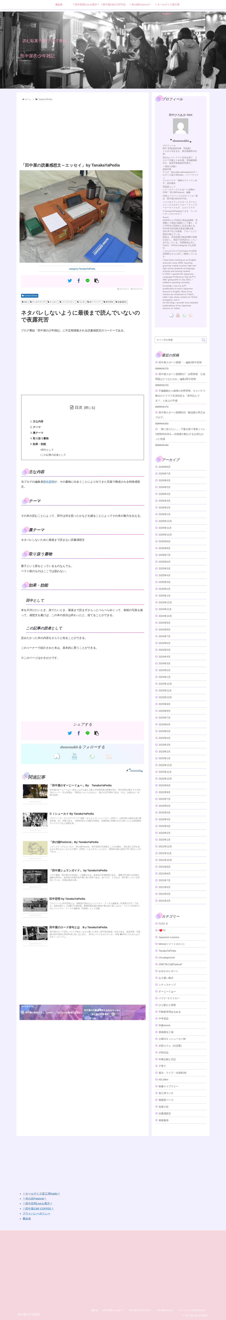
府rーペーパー (95, 302)
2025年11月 (165, 528)
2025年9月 (164, 541)
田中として (47, 449)
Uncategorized (167, 957)
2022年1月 (164, 839)
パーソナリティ (68, 302)
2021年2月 (164, 900)
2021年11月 (165, 853)
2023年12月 (165, 683)
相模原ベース (166, 1100)
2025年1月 (164, 595)
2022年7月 (164, 799)
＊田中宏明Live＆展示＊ (38, 1203)
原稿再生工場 (166, 1032)
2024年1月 (164, 677)
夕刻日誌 (164, 1052)
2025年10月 (165, 534)
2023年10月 (165, 697)
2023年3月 (164, 745)
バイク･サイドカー (169, 998)
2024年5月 (164, 650)
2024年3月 (164, 663)
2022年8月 (164, 792)
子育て (162, 1066)
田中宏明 (109, 302)
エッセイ (53, 302)
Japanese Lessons (169, 937)
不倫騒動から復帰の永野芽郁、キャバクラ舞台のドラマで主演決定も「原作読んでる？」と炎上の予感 (180, 395)
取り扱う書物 (41, 438)
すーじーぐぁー (167, 991)
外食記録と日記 (167, 1059)
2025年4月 (164, 575)
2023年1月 (164, 758)
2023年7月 (164, 717)
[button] (203, 339)
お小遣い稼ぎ (166, 978)
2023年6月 (164, 724)
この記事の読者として (53, 455)
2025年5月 (164, 568)
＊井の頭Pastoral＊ (35, 1198)
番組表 (27, 1218)
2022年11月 (165, 772)
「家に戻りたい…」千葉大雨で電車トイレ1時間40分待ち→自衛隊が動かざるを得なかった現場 (180, 434)
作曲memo (164, 1025)
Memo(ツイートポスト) (171, 944)
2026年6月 (164, 480)
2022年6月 (164, 806)
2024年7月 (164, 636)
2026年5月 (164, 487)
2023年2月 (164, 751)
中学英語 (164, 1018)
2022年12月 (165, 765)
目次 (79, 407)
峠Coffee (163, 1079)
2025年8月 (164, 548)
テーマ (37, 427)
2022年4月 (164, 819)
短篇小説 (164, 1106)
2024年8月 (164, 629)
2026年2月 (164, 507)
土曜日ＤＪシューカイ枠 (172, 1039)
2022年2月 (164, 833)
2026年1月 (164, 514)
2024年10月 (165, 616)
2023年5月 (164, 731)
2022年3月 (164, 826)
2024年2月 (164, 670)
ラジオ (82, 302)
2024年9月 (164, 622)
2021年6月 (164, 887)
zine (26, 302)
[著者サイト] (56, 756)
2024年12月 (165, 602)
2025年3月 (164, 582)
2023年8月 (164, 711)
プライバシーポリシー (36, 1213)
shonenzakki (180, 140)
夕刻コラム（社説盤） (171, 1045)
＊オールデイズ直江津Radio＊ (41, 1193)
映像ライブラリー (168, 1086)
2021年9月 (164, 867)
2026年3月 (164, 500)
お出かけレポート (168, 971)
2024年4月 (164, 656)
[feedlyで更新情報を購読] (91, 756)
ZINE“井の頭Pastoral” (170, 964)
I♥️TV (162, 930)
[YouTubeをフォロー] (73, 756)
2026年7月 (164, 473)
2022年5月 (164, 812)
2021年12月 (165, 846)
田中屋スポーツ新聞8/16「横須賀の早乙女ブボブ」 (180, 415)
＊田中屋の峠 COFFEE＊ (38, 1208)
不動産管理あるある (170, 1011)
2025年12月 (165, 521)
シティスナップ (167, 984)
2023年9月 (164, 704)
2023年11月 (165, 690)
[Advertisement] (82, 131)
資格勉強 (164, 1120)
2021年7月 (164, 880)
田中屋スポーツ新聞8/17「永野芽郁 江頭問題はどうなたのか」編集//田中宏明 (180, 376)
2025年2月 (164, 589)
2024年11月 (165, 609)
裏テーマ (38, 432)
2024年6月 (164, 643)
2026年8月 (164, 467)
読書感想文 (122, 302)
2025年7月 (164, 555)
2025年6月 (164, 561)
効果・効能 (39, 444)
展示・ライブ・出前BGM (172, 1072)
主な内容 (38, 421)
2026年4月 (164, 494)
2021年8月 (164, 873)
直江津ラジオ (166, 1093)
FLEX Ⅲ (163, 923)
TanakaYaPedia (30, 296)
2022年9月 (164, 785)
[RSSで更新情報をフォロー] (108, 756)
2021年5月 (164, 894)
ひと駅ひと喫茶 (167, 1005)
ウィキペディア (38, 302)
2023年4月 (164, 738)
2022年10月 (165, 778)
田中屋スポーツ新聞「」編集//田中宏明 (180, 362)
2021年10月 (165, 860)
